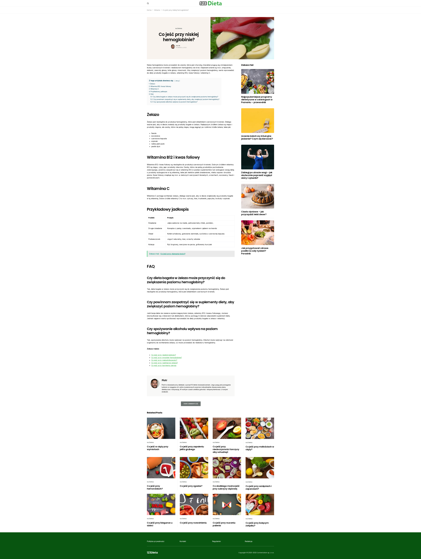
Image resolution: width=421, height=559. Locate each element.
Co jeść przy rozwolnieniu (193, 522)
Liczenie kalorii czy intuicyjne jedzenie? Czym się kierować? (257, 137)
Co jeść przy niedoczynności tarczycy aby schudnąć (226, 449)
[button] (148, 3)
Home (149, 10)
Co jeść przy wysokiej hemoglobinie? (166, 357)
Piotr (178, 46)
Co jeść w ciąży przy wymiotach (157, 448)
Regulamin (216, 541)
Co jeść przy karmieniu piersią (163, 365)
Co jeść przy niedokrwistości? (163, 355)
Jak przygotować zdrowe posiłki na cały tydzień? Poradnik (254, 251)
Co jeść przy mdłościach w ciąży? (260, 448)
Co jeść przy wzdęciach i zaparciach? (258, 487)
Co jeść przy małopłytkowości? (164, 360)
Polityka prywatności (155, 541)
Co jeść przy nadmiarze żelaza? (164, 363)
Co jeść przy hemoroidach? (155, 487)
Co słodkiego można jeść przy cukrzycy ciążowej (226, 487)
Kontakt (183, 541)
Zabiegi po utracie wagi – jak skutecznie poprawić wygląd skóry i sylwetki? (256, 175)
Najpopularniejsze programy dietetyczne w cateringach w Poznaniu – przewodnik (257, 99)
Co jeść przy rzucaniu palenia (224, 524)
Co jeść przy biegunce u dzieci (159, 524)
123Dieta (152, 552)
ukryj (177, 81)
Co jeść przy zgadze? (191, 486)
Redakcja (248, 541)
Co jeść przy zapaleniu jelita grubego (192, 448)
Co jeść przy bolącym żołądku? (257, 524)
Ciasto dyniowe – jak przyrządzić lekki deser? (253, 213)
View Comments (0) (191, 404)
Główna (157, 10)
